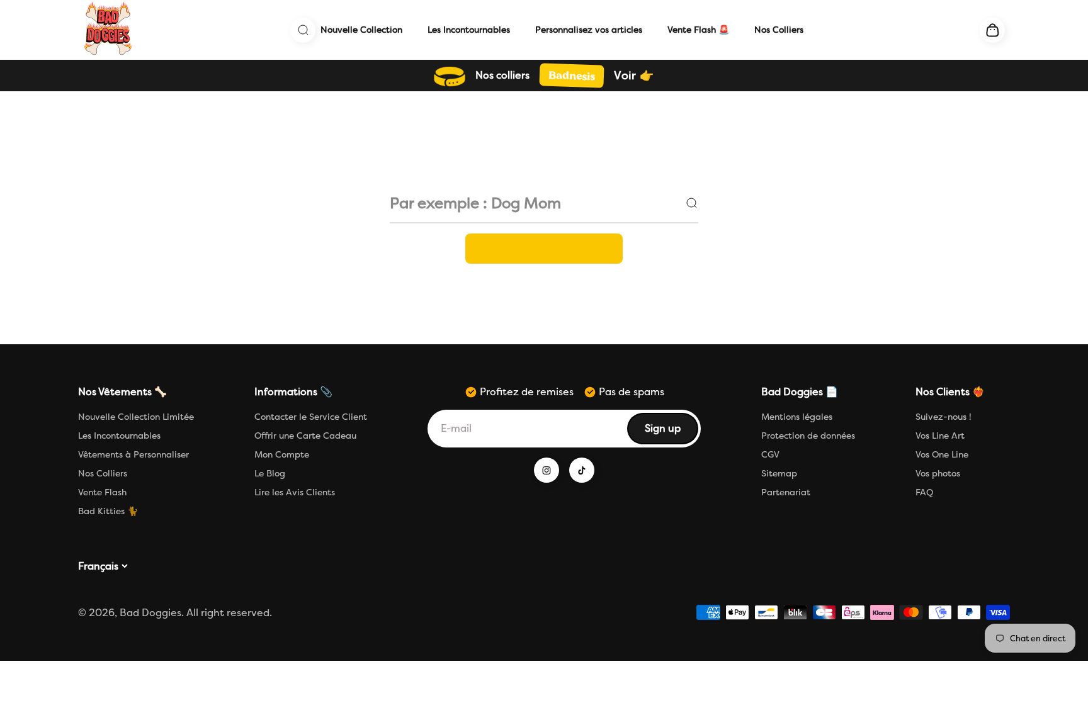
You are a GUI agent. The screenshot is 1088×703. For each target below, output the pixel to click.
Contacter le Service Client (310, 417)
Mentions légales (796, 417)
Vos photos (937, 473)
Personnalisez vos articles (588, 30)
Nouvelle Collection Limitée (136, 417)
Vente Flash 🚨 (698, 30)
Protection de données (808, 435)
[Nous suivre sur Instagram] (546, 470)
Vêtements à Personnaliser (133, 454)
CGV (770, 454)
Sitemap (779, 473)
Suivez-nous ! (943, 417)
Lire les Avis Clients (294, 492)
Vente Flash (102, 492)
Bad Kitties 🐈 (108, 511)
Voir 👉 (634, 75)
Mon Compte (281, 454)
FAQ (924, 492)
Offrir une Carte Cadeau (305, 435)
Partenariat (785, 492)
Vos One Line (941, 454)
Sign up (671, 432)
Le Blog (269, 473)
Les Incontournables (469, 30)
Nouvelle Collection (361, 30)
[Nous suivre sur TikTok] (581, 470)
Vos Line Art (940, 435)
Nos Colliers (778, 30)
